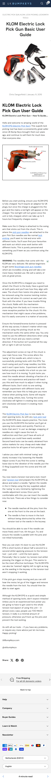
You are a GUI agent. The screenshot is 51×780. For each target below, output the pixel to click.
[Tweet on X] (11, 660)
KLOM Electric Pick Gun (18, 414)
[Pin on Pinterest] (22, 660)
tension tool (13, 480)
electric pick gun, (11, 15)
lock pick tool (39, 417)
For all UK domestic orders (28, 681)
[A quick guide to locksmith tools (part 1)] (3, 776)
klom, (23, 15)
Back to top (25, 690)
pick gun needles (21, 232)
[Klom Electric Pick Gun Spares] (47, 776)
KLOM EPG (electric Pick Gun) (16, 126)
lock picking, (32, 15)
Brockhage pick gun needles (28, 266)
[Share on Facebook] (17, 660)
